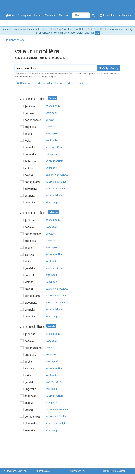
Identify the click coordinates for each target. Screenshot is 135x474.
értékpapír (51, 154)
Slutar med (76, 83)
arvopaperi (52, 133)
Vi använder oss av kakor (16, 470)
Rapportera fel (16, 40)
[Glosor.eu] (22, 6)
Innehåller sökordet (51, 83)
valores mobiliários (56, 181)
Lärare (37, 15)
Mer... (62, 15)
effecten (50, 119)
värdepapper (53, 202)
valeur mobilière (54, 254)
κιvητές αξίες (54, 147)
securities (51, 126)
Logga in (126, 15)
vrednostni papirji (55, 188)
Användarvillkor (77, 470)
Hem (11, 15)
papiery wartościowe (57, 174)
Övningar (23, 15)
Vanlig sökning (109, 68)
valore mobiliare (54, 161)
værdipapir (51, 112)
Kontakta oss (43, 470)
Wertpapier (52, 140)
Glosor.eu (121, 470)
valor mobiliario (54, 195)
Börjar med (26, 83)
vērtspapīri (51, 167)
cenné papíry (53, 106)
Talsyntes (50, 15)
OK (97, 32)
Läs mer (89, 32)
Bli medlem (108, 15)
